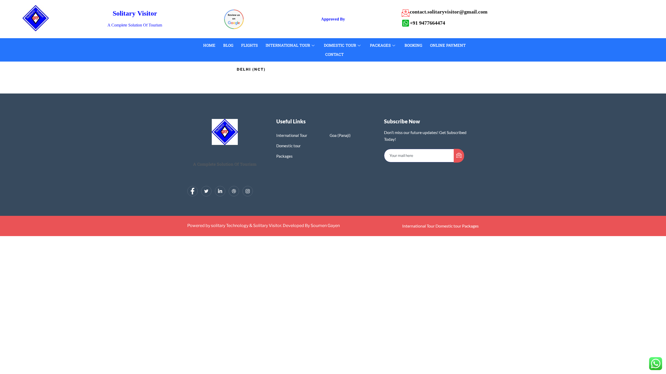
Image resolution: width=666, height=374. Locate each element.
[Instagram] (247, 191)
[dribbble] (234, 191)
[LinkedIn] (220, 191)
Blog (228, 45)
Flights (249, 45)
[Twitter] (206, 191)
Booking (413, 45)
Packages (380, 45)
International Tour (288, 45)
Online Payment (448, 45)
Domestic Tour (340, 45)
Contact (334, 54)
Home (209, 45)
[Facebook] (192, 191)
